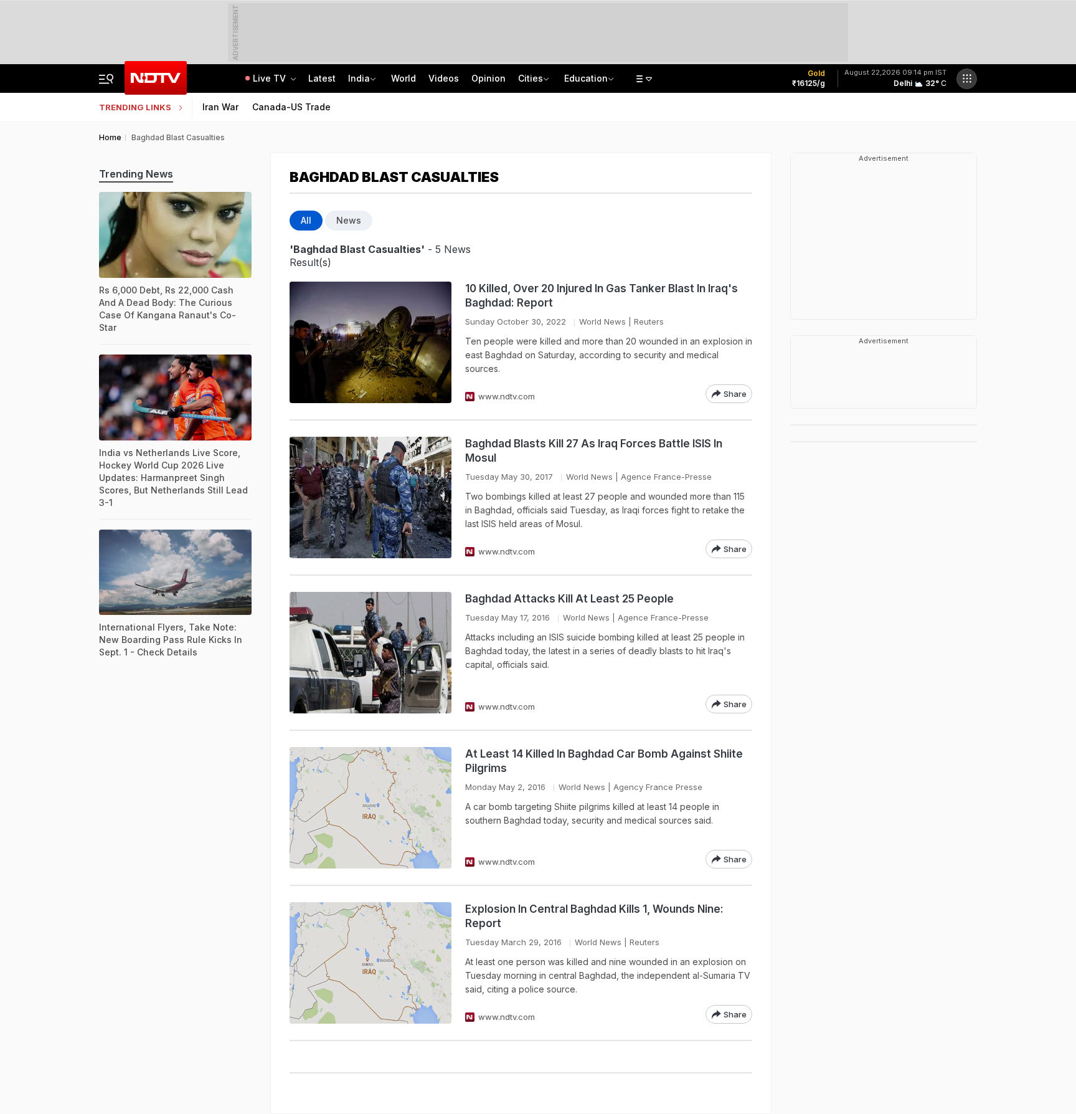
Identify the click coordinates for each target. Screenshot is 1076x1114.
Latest (322, 78)
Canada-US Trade (291, 107)
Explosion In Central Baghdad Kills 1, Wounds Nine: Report (594, 916)
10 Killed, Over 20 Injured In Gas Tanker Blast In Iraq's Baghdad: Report (601, 295)
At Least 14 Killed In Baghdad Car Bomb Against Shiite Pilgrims (604, 761)
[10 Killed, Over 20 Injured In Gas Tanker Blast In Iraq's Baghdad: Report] (370, 342)
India (359, 78)
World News (602, 321)
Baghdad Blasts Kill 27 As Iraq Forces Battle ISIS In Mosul (593, 450)
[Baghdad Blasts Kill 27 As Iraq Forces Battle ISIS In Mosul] (370, 497)
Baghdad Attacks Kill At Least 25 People (569, 599)
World (403, 78)
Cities (530, 78)
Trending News (136, 174)
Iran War (220, 107)
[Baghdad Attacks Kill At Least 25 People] (370, 652)
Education (586, 78)
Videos (443, 78)
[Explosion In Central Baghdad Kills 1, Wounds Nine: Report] (370, 963)
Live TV (270, 78)
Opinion (488, 78)
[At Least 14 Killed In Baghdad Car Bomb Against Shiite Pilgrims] (370, 808)
